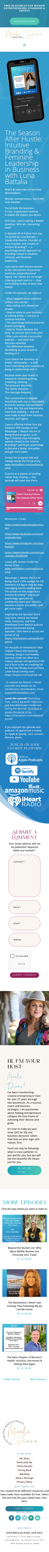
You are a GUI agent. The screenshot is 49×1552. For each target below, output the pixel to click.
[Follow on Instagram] (18, 1518)
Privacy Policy (24, 1481)
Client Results (24, 1466)
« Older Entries (11, 1379)
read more (24, 1259)
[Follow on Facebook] (11, 1518)
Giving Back (24, 1470)
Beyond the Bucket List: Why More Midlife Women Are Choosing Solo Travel (24, 1251)
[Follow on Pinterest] (31, 1518)
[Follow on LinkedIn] (37, 1518)
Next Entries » (38, 1379)
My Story (24, 1458)
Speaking (24, 1474)
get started (24, 1508)
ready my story (24, 1170)
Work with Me (24, 1462)
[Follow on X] (24, 1518)
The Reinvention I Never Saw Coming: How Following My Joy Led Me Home (24, 1306)
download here (24, 21)
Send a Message (24, 1477)
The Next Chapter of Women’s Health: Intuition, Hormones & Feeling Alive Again (24, 1361)
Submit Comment (24, 975)
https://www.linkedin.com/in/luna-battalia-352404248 (24, 554)
